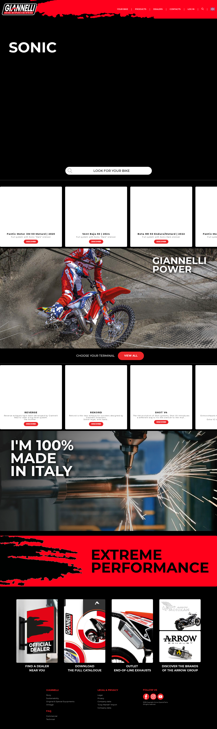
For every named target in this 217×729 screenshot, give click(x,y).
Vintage (50, 705)
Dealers (158, 9)
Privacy (101, 698)
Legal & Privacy (108, 690)
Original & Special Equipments (60, 701)
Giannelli (52, 690)
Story (48, 695)
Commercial (51, 716)
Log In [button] (191, 9)
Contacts (175, 9)
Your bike (124, 9)
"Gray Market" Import (107, 705)
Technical (50, 719)
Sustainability (52, 698)
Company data (104, 701)
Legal (100, 695)
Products (140, 9)
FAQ (48, 711)
